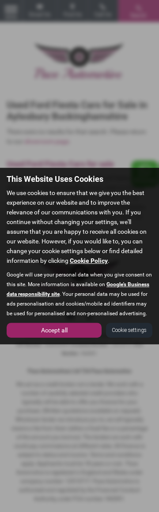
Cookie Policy (89, 260)
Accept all (54, 330)
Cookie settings (129, 330)
